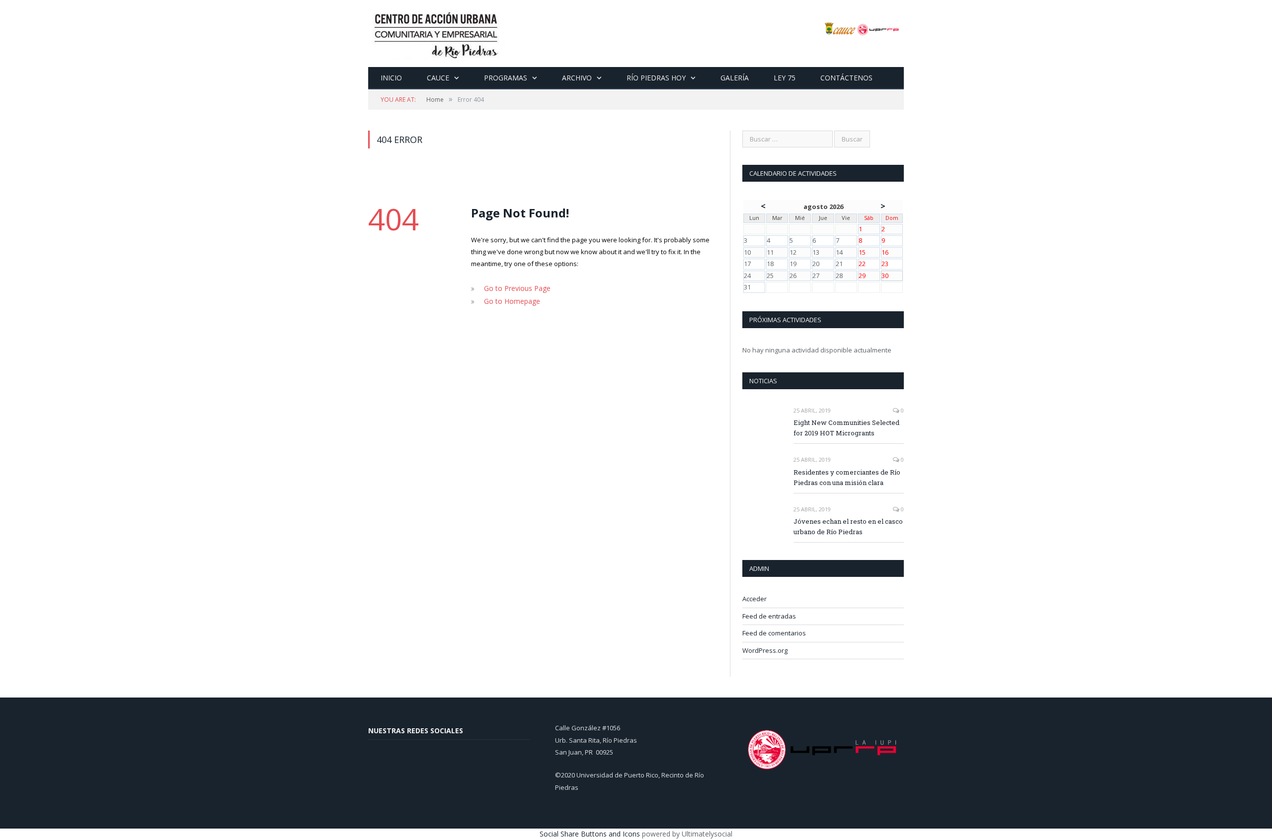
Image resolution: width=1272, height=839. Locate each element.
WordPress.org (765, 650)
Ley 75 (784, 77)
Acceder (754, 598)
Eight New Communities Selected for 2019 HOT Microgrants (846, 427)
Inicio (391, 77)
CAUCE (438, 77)
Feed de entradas (769, 616)
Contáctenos (846, 77)
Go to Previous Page (515, 287)
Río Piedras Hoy (656, 77)
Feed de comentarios (774, 633)
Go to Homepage (509, 299)
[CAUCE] (436, 33)
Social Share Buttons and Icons (590, 834)
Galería (734, 77)
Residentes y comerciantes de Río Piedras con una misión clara (847, 477)
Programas (505, 77)
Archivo (577, 77)
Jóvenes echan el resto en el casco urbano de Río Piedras (848, 526)
